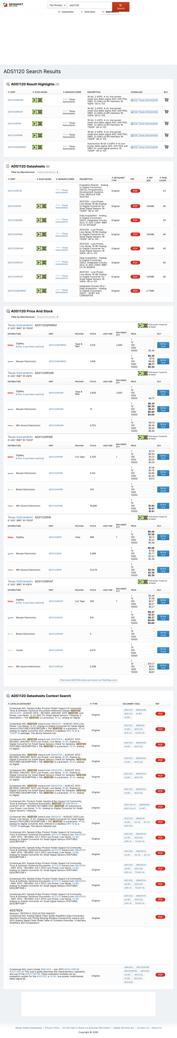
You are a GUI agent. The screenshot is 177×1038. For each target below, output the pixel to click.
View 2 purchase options (30, 346)
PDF (135, 190)
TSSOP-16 (15, 733)
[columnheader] (18, 92)
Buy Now (163, 345)
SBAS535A (57, 739)
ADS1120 (128, 710)
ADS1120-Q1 (130, 804)
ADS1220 (56, 834)
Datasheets (67, 11)
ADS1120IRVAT (15, 111)
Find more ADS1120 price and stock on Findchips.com (88, 680)
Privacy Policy (52, 1027)
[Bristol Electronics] (11, 489)
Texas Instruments (62, 191)
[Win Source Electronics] (11, 425)
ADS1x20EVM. (33, 974)
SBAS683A (72, 803)
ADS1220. (138, 978)
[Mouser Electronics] (11, 361)
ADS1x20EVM (71, 969)
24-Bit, (75, 836)
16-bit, (58, 717)
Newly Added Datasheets (28, 1027)
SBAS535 (56, 723)
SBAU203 (46, 969)
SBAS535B (15, 713)
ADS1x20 (128, 982)
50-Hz (137, 822)
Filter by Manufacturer (23, 172)
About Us (157, 1027)
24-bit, (53, 976)
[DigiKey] (11, 345)
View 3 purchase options (30, 394)
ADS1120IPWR (15, 135)
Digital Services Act (123, 1027)
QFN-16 (70, 730)
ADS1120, (139, 974)
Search (121, 8)
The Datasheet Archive (13, 5)
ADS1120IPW (14, 123)
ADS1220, (42, 976)
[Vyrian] (11, 650)
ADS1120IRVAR (15, 100)
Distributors (112, 11)
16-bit (127, 978)
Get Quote (163, 489)
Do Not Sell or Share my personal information (86, 1027)
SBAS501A (80, 834)
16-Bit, (33, 726)
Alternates (89, 11)
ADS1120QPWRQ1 (17, 147)
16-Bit (33, 715)
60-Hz (147, 822)
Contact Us (143, 1027)
